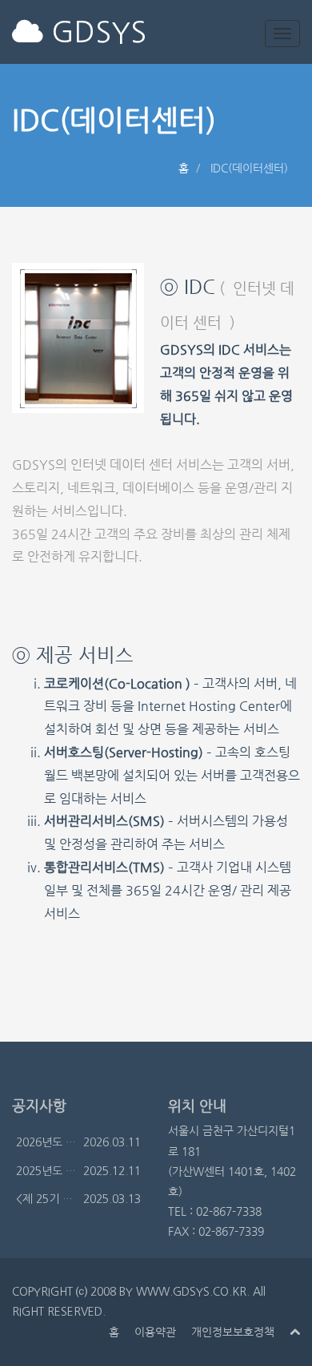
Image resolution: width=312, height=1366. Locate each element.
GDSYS (94, 32)
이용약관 (155, 1331)
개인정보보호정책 (232, 1331)
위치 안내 (197, 1105)
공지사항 (39, 1105)
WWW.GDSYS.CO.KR (191, 1291)
